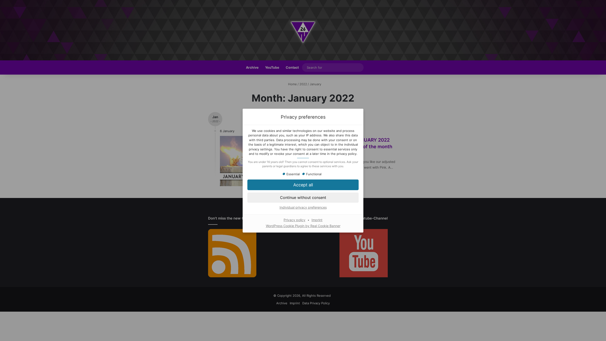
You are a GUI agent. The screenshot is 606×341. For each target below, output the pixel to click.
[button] (303, 197)
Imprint (317, 220)
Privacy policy (294, 220)
